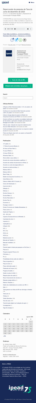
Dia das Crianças (7, 193)
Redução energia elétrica (9, 280)
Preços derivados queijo (9, 266)
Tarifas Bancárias (7, 298)
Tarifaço (5, 296)
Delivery (5, 191)
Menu (32, 2)
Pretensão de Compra (8, 268)
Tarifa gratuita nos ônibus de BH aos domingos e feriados (17, 289)
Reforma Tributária (7, 282)
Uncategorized (6, 305)
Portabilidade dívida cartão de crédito (12, 259)
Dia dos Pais (6, 200)
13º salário (5, 144)
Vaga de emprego (7, 308)
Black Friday (6, 174)
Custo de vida (6, 186)
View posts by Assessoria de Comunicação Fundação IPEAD (23, 57)
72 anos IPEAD (7, 151)
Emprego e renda (7, 205)
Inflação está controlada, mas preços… (18, 86)
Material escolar (7, 238)
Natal (4, 245)
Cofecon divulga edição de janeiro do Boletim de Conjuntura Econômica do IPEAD (15, 116)
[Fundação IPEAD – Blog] (5, 2)
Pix (4, 256)
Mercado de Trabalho (8, 240)
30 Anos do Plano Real (9, 148)
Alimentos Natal (7, 155)
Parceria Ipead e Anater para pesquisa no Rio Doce (16, 247)
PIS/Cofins (6, 254)
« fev (4, 336)
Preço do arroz (6, 263)
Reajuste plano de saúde (9, 275)
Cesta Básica (6, 179)
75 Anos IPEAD (7, 153)
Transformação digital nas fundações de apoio (14, 303)
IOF (4, 228)
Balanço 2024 (6, 172)
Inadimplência (6, 224)
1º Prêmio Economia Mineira (10, 146)
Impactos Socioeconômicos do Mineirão (13, 216)
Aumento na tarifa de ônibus (10, 167)
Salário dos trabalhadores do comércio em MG (15, 285)
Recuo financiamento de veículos (11, 278)
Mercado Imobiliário (8, 242)
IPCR (4, 235)
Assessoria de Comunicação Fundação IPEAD (17, 14)
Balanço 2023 (6, 169)
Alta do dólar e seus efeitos (10, 158)
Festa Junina (6, 209)
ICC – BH (5, 214)
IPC (4, 231)
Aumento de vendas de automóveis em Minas (14, 162)
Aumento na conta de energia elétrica (12, 165)
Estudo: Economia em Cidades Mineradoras (14, 207)
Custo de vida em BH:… (18, 80)
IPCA (4, 233)
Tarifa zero (5, 293)
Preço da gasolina (7, 261)
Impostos (5, 221)
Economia (5, 202)
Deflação (5, 188)
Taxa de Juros (11, 45)
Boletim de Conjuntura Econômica (11, 176)
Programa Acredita (7, 271)
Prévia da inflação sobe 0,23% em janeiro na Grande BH (17, 133)
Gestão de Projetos (8, 212)
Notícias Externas (26, 45)
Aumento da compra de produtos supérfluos (14, 160)
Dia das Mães (6, 195)
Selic (4, 287)
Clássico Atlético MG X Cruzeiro (11, 181)
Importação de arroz (8, 219)
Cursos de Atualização (9, 184)
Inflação (5, 226)
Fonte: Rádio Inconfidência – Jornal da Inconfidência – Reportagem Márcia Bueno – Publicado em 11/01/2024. (17, 35)
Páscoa (5, 249)
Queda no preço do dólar (9, 273)
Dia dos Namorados (8, 198)
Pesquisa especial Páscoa (10, 252)
